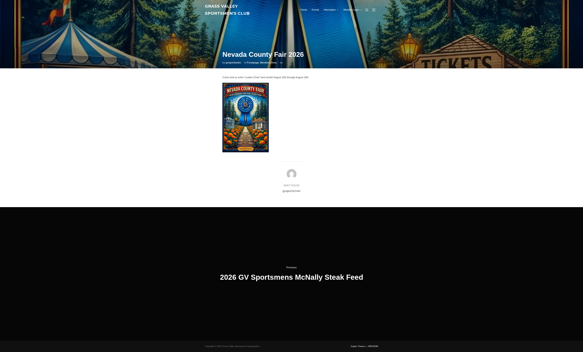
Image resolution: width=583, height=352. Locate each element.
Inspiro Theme (358, 346)
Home (304, 10)
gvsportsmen (233, 62)
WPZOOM (373, 346)
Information (330, 10)
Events (315, 10)
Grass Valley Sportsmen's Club (227, 10)
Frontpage (253, 62)
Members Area (268, 62)
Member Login (351, 10)
